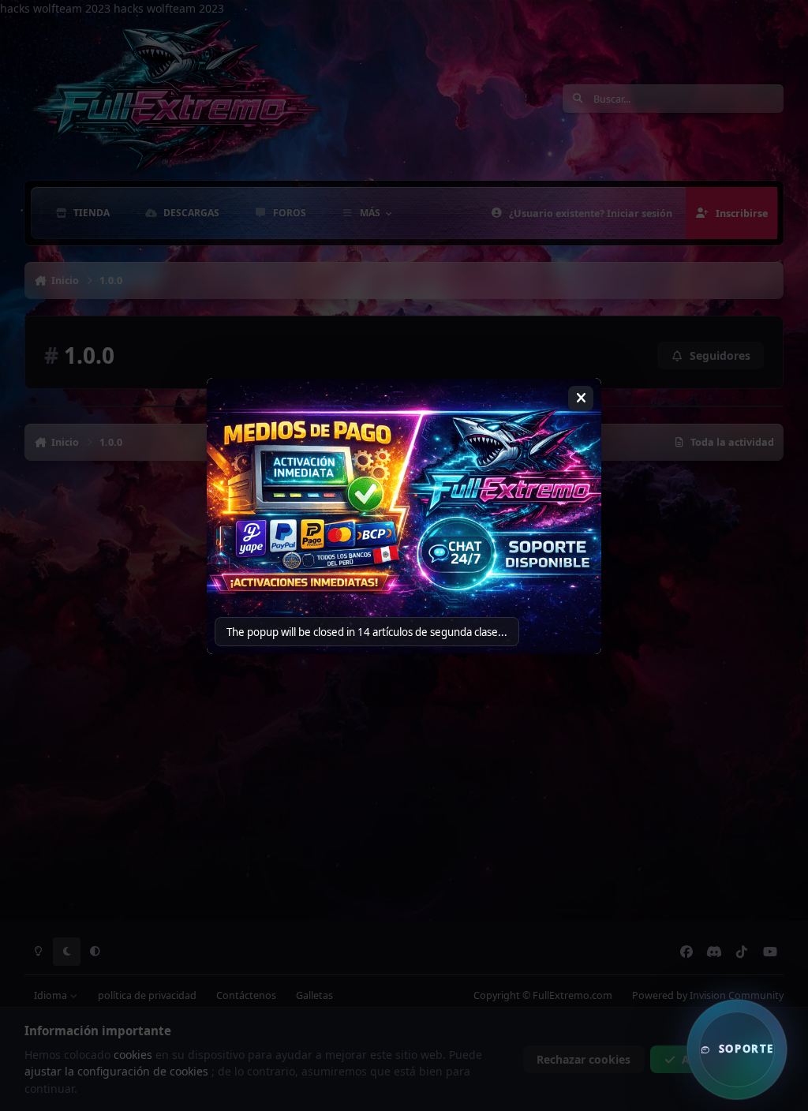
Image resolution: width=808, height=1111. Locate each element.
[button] (736, 1049)
